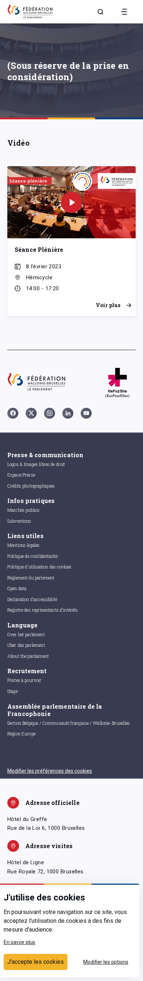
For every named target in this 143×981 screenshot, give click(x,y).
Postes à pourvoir (24, 680)
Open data (16, 588)
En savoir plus (19, 942)
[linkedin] (67, 413)
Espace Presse (21, 475)
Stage (12, 691)
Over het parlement (26, 634)
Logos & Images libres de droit (36, 464)
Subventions (19, 521)
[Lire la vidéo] (71, 202)
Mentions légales (23, 545)
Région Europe (21, 733)
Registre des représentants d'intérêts (42, 610)
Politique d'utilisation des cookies (39, 567)
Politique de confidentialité (32, 556)
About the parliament (28, 656)
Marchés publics (23, 510)
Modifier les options (105, 962)
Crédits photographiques (31, 486)
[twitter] (31, 413)
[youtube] (86, 413)
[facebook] (12, 413)
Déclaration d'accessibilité (32, 599)
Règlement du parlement (30, 578)
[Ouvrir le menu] (124, 11)
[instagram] (49, 413)
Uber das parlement (26, 645)
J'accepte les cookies (35, 961)
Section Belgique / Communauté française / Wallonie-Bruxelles (68, 723)
